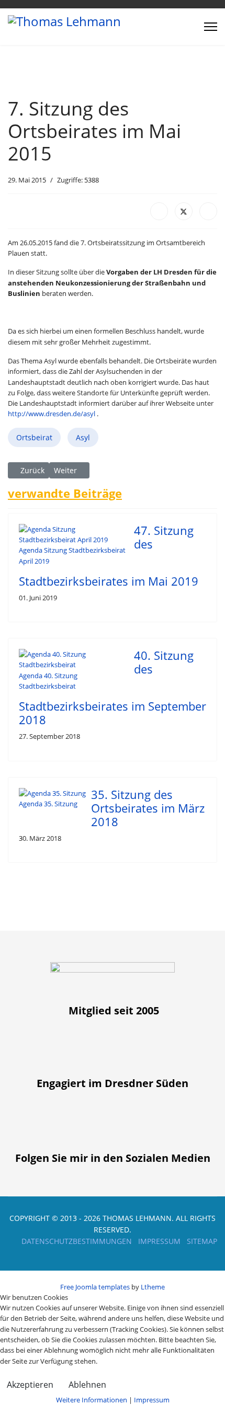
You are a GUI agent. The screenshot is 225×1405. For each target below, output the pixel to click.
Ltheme (153, 1287)
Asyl (83, 437)
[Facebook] (159, 211)
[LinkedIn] (208, 211)
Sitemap (202, 1241)
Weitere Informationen (91, 1399)
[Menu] (210, 27)
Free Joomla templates (95, 1287)
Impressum (159, 1241)
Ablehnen (87, 1384)
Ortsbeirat (34, 437)
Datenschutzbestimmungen (76, 1241)
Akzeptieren (30, 1384)
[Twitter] (184, 211)
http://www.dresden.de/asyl (51, 413)
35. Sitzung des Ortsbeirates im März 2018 (148, 808)
